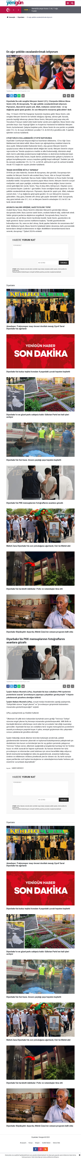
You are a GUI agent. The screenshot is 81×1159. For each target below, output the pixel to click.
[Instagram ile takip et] (40, 1149)
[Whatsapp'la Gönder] (19, 95)
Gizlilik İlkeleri (46, 1143)
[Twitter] (11, 95)
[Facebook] (8, 95)
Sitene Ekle (56, 1143)
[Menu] (68, 3)
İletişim (37, 1143)
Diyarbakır (21, 17)
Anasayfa (12, 17)
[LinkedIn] (15, 95)
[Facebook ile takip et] (35, 1149)
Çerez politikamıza (48, 1157)
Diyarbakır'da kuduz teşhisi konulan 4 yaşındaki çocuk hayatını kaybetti (44, 10)
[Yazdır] (23, 95)
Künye (31, 1143)
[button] (64, 95)
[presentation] (13, 10)
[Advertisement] (40, 35)
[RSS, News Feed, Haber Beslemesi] (45, 1149)
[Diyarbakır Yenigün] (14, 3)
